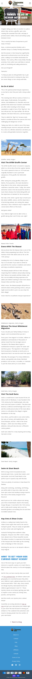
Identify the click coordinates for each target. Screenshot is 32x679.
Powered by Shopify (21, 677)
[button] (2, 3)
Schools (16, 653)
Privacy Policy (16, 661)
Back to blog (17, 622)
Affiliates (16, 650)
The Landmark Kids (14, 677)
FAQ (16, 642)
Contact (16, 638)
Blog (16, 646)
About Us (16, 635)
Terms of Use (16, 657)
